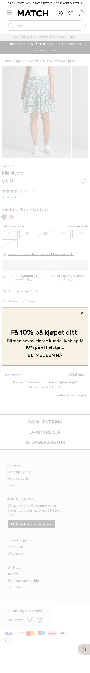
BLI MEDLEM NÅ (45, 355)
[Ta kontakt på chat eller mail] (84, 649)
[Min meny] (60, 13)
